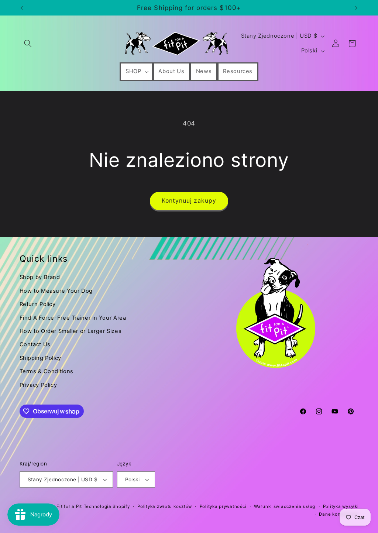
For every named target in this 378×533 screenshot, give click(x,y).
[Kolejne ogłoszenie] (356, 7)
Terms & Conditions (46, 371)
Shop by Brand (40, 277)
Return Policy (38, 304)
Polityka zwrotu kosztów (164, 506)
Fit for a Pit (69, 506)
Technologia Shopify (107, 506)
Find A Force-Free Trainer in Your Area (73, 317)
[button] (28, 43)
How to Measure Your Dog (56, 291)
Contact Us (35, 344)
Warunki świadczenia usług (284, 506)
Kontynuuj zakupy (189, 200)
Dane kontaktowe (338, 514)
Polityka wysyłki (341, 506)
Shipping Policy (40, 358)
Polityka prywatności (223, 506)
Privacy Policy (38, 385)
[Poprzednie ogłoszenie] (22, 7)
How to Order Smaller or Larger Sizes (71, 331)
